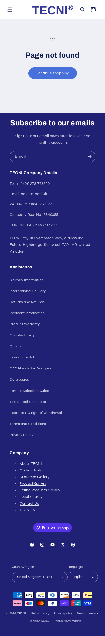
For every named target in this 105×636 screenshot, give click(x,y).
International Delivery (28, 291)
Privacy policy (63, 613)
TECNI (21, 613)
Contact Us (29, 503)
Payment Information (27, 313)
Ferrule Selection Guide (29, 391)
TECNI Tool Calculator (28, 402)
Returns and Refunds (27, 302)
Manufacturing (22, 335)
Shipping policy (39, 621)
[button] (9, 9)
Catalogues (19, 379)
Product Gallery (33, 483)
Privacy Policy (21, 435)
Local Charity (31, 497)
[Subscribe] (89, 156)
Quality (16, 346)
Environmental (22, 357)
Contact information (67, 621)
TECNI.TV (28, 510)
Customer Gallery (35, 477)
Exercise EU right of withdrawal (36, 413)
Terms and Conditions (28, 424)
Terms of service (87, 613)
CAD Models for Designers (31, 368)
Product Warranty (25, 324)
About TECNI (31, 464)
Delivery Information (26, 280)
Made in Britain (33, 470)
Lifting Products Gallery (40, 490)
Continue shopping (53, 73)
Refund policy (40, 613)
